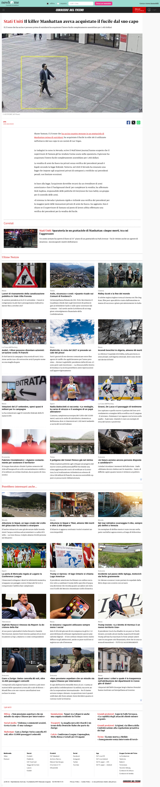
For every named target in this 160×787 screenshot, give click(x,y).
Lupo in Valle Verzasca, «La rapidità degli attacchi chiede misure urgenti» (117, 716)
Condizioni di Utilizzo (126, 771)
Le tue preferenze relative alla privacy (104, 782)
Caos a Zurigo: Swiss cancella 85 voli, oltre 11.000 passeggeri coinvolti (25, 733)
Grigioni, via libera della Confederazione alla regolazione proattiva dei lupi (118, 728)
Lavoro (29, 768)
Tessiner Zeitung (124, 768)
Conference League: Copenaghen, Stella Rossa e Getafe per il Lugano (70, 735)
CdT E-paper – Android (104, 765)
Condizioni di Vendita (126, 774)
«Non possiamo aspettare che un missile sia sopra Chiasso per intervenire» (24, 715)
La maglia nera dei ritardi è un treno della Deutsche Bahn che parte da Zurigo (71, 725)
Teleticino (122, 759)
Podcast (6, 759)
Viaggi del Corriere (33, 765)
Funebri (29, 771)
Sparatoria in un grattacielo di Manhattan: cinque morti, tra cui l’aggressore (83, 232)
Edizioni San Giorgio (57, 762)
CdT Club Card (31, 762)
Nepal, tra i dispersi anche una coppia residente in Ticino (70, 715)
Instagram (76, 759)
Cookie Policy (85, 782)
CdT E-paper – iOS (102, 762)
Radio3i (122, 762)
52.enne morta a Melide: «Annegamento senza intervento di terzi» (117, 738)
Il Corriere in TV (55, 765)
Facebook (76, 756)
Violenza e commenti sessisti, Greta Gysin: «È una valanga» (25, 724)
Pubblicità (30, 759)
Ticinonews (123, 765)
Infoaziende (54, 768)
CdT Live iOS (100, 756)
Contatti (29, 756)
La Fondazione (124, 756)
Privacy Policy (75, 782)
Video (6, 756)
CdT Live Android (102, 759)
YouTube (76, 765)
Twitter (75, 762)
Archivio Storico (55, 759)
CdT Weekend (54, 756)
